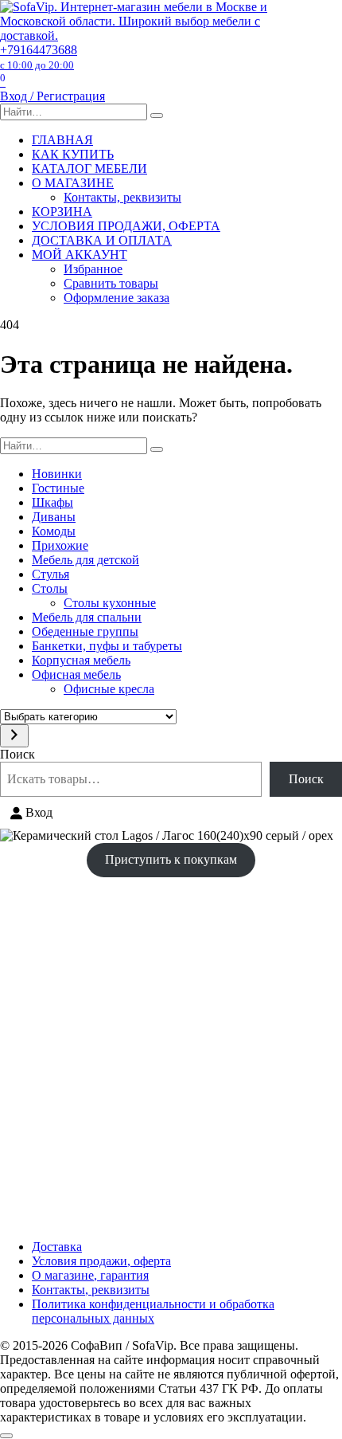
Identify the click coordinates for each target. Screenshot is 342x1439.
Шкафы (52, 502)
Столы (50, 588)
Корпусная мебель (81, 660)
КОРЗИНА (62, 211)
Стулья (50, 574)
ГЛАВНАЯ (62, 140)
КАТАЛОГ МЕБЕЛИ (89, 168)
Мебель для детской (85, 560)
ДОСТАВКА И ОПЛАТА (102, 240)
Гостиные (58, 488)
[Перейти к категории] (14, 735)
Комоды (54, 531)
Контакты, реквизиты (122, 197)
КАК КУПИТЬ (73, 154)
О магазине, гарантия (90, 1275)
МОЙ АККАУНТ (79, 254)
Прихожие (60, 545)
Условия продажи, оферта (101, 1261)
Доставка (57, 1246)
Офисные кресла (109, 689)
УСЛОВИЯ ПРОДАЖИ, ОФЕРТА (126, 226)
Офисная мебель (76, 674)
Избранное (93, 269)
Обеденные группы (85, 631)
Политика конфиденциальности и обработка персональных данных (153, 1311)
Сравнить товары (111, 283)
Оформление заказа (116, 297)
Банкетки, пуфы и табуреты (107, 646)
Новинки (57, 473)
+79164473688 (38, 57)
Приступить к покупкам (171, 859)
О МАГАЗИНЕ (73, 183)
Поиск (17, 754)
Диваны (54, 516)
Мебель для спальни (87, 617)
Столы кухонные (110, 603)
